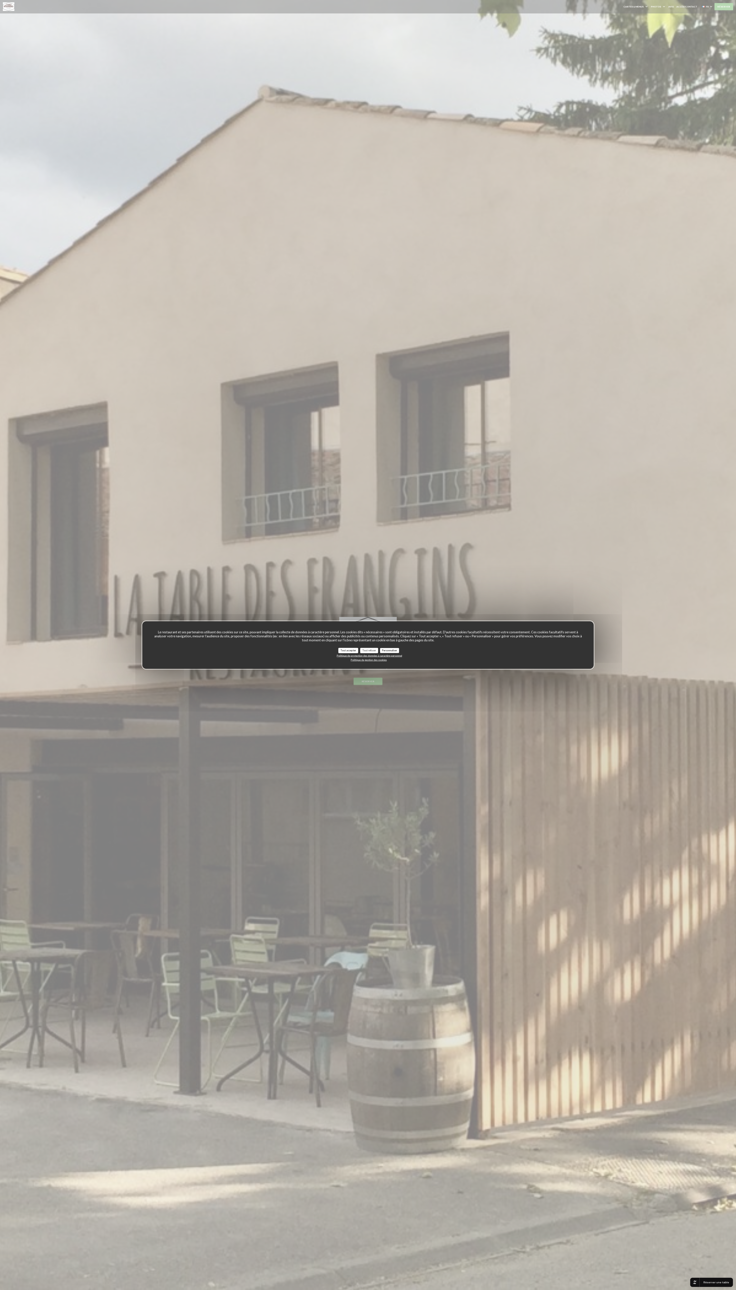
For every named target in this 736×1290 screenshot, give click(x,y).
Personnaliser (389, 650)
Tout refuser (369, 650)
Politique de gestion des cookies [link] (369, 659)
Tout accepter (348, 650)
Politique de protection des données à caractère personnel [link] (369, 655)
